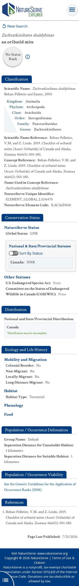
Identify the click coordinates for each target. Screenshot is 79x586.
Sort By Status (31, 253)
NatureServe (39, 558)
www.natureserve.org (52, 553)
